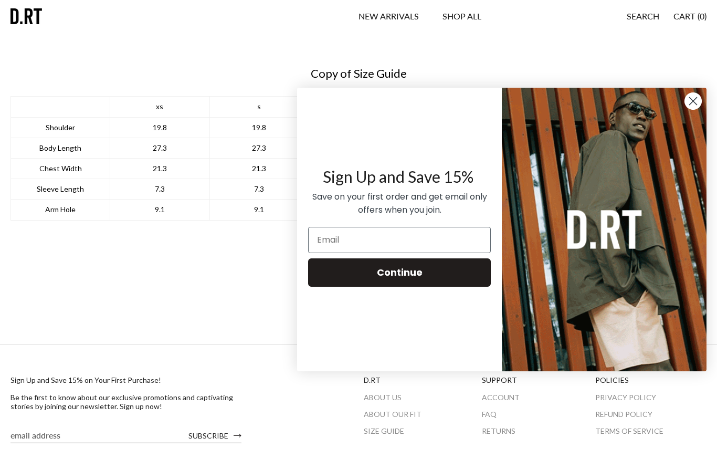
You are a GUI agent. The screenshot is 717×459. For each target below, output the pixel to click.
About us (383, 397)
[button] (461, 16)
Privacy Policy (625, 397)
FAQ (489, 414)
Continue (400, 272)
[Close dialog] (693, 101)
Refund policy (623, 414)
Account (501, 397)
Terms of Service (629, 430)
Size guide (384, 430)
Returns (498, 430)
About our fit (392, 414)
